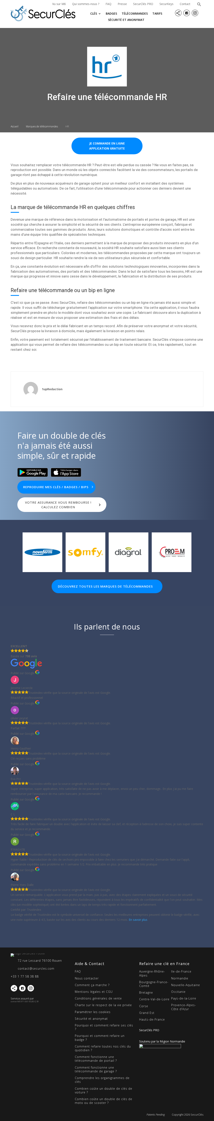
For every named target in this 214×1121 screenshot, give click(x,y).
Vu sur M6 (59, 4)
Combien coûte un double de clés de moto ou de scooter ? (103, 1101)
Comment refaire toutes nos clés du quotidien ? (103, 1048)
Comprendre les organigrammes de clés (102, 1080)
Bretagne (146, 992)
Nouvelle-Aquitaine (185, 985)
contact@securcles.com (36, 968)
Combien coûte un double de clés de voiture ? (103, 1090)
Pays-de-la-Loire (183, 998)
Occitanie (178, 992)
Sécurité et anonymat (126, 20)
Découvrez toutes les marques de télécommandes (105, 586)
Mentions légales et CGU (94, 992)
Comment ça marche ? (92, 985)
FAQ (108, 4)
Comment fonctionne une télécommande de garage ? (96, 1069)
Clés (93, 13)
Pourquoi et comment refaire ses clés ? (104, 1027)
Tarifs (157, 13)
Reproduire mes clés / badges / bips (55, 487)
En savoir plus (138, 920)
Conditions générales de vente (98, 998)
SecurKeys (166, 4)
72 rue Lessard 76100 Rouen (40, 961)
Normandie (179, 978)
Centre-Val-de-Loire (154, 999)
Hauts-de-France (152, 1019)
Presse (122, 4)
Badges (111, 13)
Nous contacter (87, 978)
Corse (143, 1006)
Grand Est (146, 1013)
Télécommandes (135, 13)
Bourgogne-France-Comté (153, 984)
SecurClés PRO (143, 4)
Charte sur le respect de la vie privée (103, 1005)
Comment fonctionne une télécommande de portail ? (96, 1059)
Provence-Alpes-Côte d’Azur (183, 1007)
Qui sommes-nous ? (85, 4)
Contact (185, 4)
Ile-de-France (181, 971)
